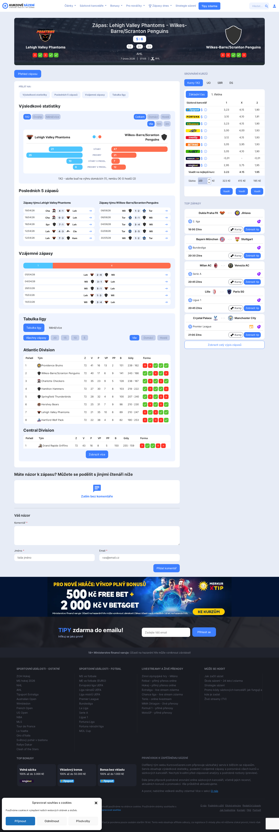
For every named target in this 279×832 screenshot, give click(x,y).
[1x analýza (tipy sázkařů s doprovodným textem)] (258, 221)
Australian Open (26, 699)
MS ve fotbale (87, 676)
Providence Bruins (52, 365)
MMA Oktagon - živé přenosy (160, 703)
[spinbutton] (204, 180)
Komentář (21, 522)
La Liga (83, 708)
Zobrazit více (97, 454)
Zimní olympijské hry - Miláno (160, 676)
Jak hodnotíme (227, 810)
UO (209, 82)
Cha (48, 210)
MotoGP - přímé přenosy (157, 712)
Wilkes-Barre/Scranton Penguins (60, 373)
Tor (150, 210)
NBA (19, 717)
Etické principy (233, 805)
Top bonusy (25, 758)
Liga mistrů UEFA (89, 694)
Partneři (257, 810)
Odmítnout (52, 821)
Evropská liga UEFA (91, 685)
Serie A (83, 712)
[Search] (266, 6)
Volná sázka (28, 769)
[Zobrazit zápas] (90, 210)
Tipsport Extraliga (28, 694)
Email (103, 550)
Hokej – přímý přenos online (159, 685)
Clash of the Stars (28, 749)
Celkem (140, 116)
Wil (123, 210)
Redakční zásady (252, 805)
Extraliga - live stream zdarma (160, 689)
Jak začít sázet (213, 676)
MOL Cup (85, 730)
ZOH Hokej (23, 676)
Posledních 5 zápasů (65, 94)
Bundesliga (86, 703)
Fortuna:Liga (87, 721)
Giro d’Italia (23, 735)
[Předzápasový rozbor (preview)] (251, 326)
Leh (75, 210)
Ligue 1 (83, 717)
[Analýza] (259, 221)
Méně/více (52, 116)
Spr (48, 224)
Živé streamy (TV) (215, 699)
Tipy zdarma (209, 6)
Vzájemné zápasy (95, 94)
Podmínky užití (216, 805)
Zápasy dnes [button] (161, 5)
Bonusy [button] (115, 5)
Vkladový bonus (71, 769)
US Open (22, 712)
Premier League (89, 699)
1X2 (27, 116)
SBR (220, 82)
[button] (96, 803)
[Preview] (251, 326)
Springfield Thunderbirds (56, 396)
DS (231, 82)
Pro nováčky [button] (134, 5)
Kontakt (241, 810)
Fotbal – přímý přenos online (159, 680)
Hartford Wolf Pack (52, 419)
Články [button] (69, 5)
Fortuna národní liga (91, 726)
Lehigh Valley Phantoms (55, 412)
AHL (139, 54)
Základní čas (197, 94)
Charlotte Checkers (52, 380)
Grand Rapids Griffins (55, 445)
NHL (19, 685)
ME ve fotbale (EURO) (92, 680)
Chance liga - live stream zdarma (162, 694)
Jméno (19, 550)
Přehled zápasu (27, 73)
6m (159, 123)
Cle (75, 231)
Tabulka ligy (119, 94)
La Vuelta (22, 730)
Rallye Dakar (24, 744)
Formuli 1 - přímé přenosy (157, 708)
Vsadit (226, 191)
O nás (214, 790)
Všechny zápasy (36, 337)
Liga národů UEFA (90, 689)
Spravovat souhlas (111, 809)
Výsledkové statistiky (35, 94)
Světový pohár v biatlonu (32, 740)
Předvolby (83, 821)
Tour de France (26, 726)
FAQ (249, 810)
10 (75, 337)
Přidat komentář (167, 568)
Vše (151, 123)
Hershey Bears (50, 404)
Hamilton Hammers (52, 388)
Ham (74, 238)
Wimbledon (23, 703)
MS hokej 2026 (26, 680)
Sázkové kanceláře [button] (92, 5)
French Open (25, 708)
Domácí (153, 116)
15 (65, 337)
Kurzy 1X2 (193, 82)
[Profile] (274, 5)
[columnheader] (29, 358)
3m (167, 123)
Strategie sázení (186, 5)
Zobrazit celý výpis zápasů (224, 344)
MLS (19, 721)
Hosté (165, 116)
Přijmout (20, 821)
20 (55, 337)
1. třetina (216, 94)
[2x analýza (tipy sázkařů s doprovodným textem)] (258, 273)
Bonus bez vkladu (112, 769)
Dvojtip (37, 116)
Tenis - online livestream (157, 699)
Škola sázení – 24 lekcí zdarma (223, 680)
